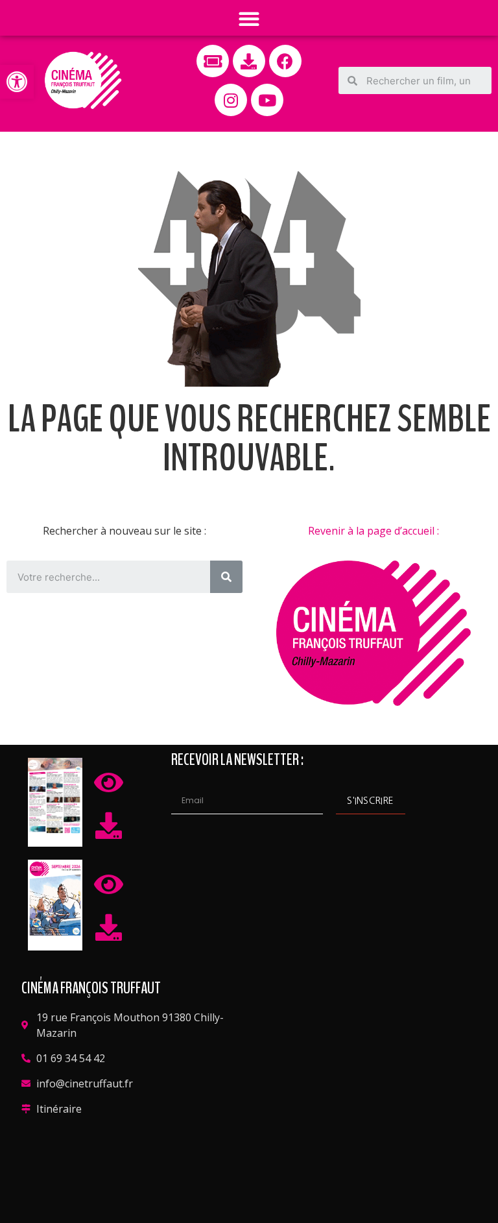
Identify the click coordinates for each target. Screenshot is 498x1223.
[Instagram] (231, 100)
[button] (17, 82)
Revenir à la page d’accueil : (373, 531)
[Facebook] (285, 61)
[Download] (249, 61)
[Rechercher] (226, 577)
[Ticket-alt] (212, 61)
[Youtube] (267, 100)
